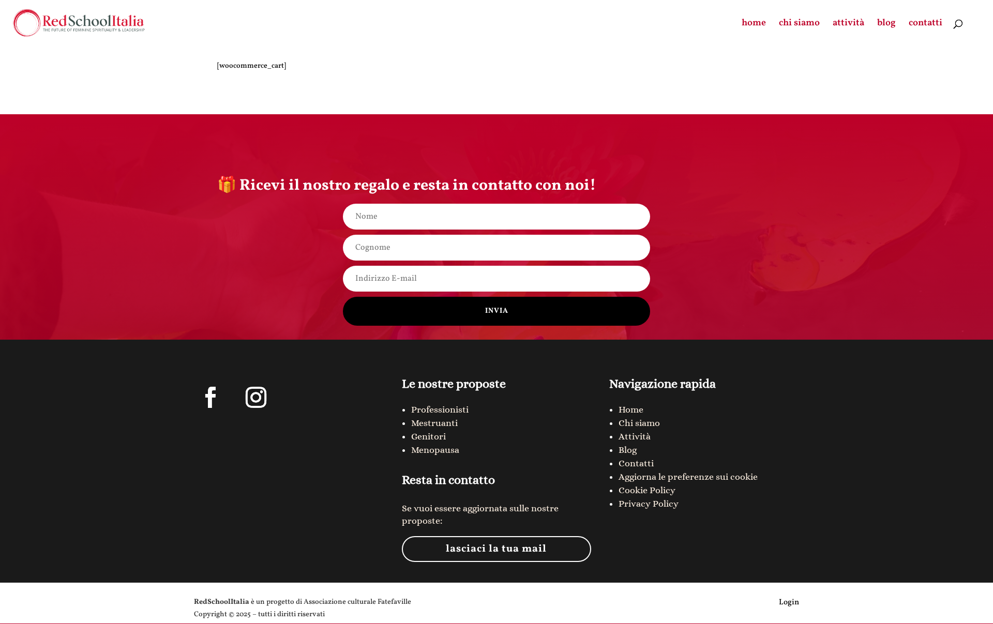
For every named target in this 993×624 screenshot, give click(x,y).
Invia (496, 311)
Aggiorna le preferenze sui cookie (688, 476)
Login (789, 602)
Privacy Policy (649, 503)
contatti (925, 24)
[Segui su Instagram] (256, 397)
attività (848, 24)
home (754, 24)
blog (886, 24)
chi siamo (799, 24)
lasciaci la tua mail (496, 549)
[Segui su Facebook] (210, 397)
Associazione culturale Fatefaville (357, 602)
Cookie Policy (647, 490)
